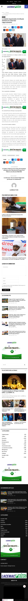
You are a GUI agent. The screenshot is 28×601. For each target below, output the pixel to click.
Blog (8, 1)
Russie (17, 155)
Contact (19, 1)
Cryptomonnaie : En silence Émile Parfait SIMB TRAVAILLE (8, 410)
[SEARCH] (24, 364)
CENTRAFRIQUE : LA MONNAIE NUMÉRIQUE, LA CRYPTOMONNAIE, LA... (20, 410)
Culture (3, 436)
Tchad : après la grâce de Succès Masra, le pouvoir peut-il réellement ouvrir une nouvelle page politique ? (17, 332)
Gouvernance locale (6, 445)
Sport (3, 457)
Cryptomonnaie (5, 434)
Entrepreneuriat (5, 442)
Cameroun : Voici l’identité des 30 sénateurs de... (20, 423)
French (6, 599)
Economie (4, 438)
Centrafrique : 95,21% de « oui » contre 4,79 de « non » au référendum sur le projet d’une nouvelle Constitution (13, 237)
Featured (4, 155)
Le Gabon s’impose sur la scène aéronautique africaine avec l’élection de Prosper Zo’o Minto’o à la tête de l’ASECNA (14, 170)
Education (4, 440)
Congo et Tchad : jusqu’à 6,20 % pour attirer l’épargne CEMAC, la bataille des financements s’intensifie (17, 300)
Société (3, 455)
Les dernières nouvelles (7, 447)
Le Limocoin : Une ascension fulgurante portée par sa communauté (14, 178)
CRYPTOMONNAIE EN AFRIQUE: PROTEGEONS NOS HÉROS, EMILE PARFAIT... (7, 424)
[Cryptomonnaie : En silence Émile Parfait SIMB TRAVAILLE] (8, 403)
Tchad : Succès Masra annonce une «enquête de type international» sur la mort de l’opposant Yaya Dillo (14, 258)
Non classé (4, 451)
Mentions (11, 1)
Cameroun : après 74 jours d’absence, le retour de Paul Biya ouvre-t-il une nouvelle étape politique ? (17, 316)
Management (5, 449)
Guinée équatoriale (11, 155)
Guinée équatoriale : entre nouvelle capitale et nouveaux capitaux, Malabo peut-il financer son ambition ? (17, 308)
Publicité (15, 1)
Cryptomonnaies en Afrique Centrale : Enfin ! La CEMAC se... (13, 391)
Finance (3, 443)
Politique (4, 453)
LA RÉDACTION (5, 24)
